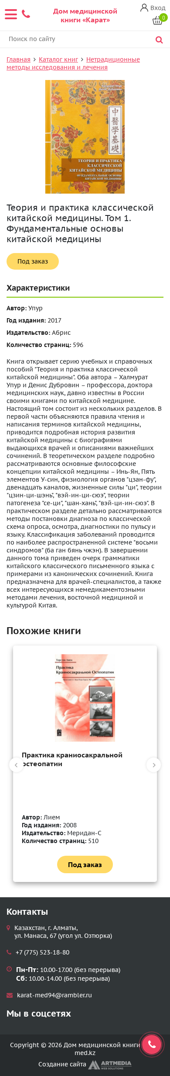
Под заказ (32, 261)
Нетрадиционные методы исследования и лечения (73, 63)
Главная (19, 59)
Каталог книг (58, 59)
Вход (158, 8)
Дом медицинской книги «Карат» (85, 15)
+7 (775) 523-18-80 (42, 952)
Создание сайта (63, 1064)
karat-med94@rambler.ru (54, 995)
